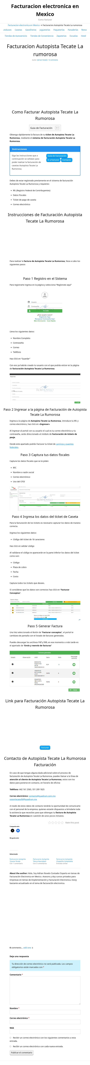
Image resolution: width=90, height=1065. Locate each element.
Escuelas (74, 35)
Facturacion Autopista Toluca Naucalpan (41, 860)
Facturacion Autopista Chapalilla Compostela (64, 860)
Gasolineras (30, 29)
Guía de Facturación (57, 155)
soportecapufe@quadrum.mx (23, 799)
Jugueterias (45, 29)
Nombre (14, 1008)
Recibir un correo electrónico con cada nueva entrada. (38, 1046)
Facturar (45, 747)
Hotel (83, 35)
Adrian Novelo (42, 60)
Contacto (66, 159)
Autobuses (7, 29)
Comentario (16, 974)
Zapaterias (61, 35)
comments (53, 60)
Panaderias (73, 29)
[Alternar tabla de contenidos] (56, 128)
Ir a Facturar (53, 159)
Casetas (18, 29)
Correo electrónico (19, 1018)
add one (27, 947)
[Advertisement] (45, 86)
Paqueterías (59, 29)
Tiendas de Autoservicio (16, 35)
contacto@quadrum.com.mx (42, 796)
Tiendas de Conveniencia (41, 35)
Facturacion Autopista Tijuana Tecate (18, 860)
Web (12, 1028)
